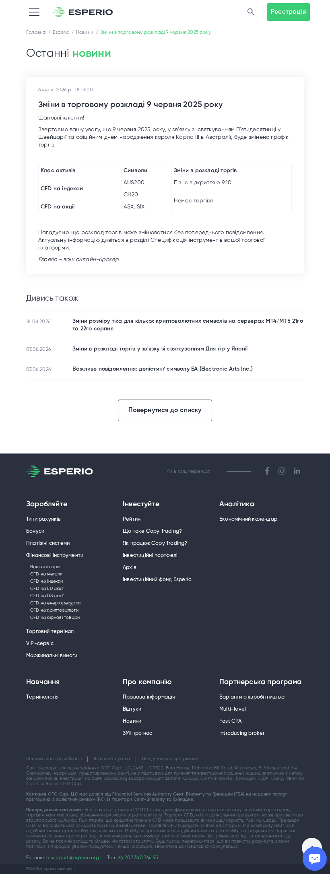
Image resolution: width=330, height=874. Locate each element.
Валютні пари (45, 567)
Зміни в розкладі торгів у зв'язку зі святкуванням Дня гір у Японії (160, 349)
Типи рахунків (43, 519)
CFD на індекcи (46, 581)
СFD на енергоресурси (55, 603)
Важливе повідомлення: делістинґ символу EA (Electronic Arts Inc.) (162, 369)
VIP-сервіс (40, 643)
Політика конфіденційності (54, 759)
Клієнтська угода (112, 759)
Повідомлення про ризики (170, 759)
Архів (129, 567)
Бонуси (35, 531)
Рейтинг (132, 519)
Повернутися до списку (164, 410)
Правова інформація (149, 697)
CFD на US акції (46, 596)
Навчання (43, 682)
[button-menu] (34, 12)
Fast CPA (230, 721)
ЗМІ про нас (137, 733)
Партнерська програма (260, 682)
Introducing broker (242, 733)
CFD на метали (46, 574)
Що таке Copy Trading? (152, 531)
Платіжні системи (48, 543)
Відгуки (132, 709)
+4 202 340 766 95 (138, 857)
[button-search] (251, 12)
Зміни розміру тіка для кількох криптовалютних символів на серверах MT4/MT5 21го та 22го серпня (187, 325)
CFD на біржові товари (55, 617)
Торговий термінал (50, 631)
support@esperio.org (75, 857)
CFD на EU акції (46, 588)
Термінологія (42, 697)
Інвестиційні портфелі (150, 555)
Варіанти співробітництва (252, 697)
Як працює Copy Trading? (155, 543)
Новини (132, 721)
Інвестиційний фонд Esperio (157, 579)
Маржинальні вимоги (52, 655)
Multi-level (232, 709)
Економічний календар (248, 519)
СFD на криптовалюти (54, 610)
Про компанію (147, 682)
